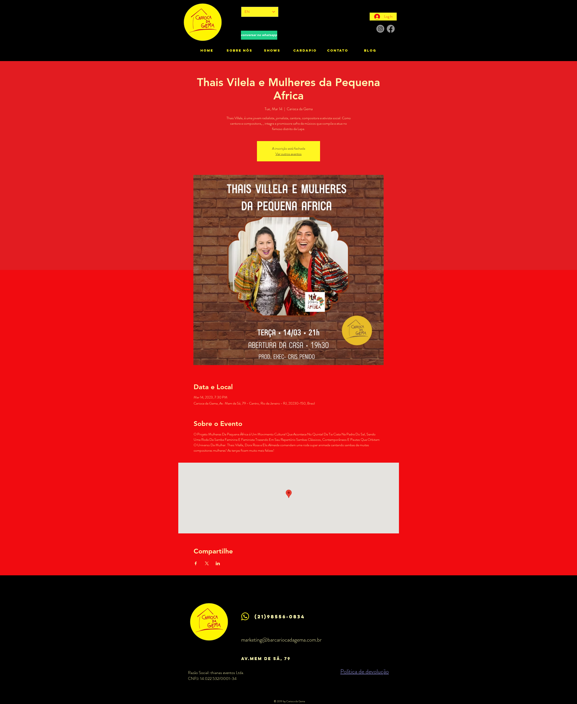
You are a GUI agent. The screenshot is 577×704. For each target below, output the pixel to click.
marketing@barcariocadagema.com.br (281, 640)
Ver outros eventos (288, 153)
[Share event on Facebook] (196, 563)
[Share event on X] (207, 563)
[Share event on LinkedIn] (218, 563)
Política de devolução (364, 671)
